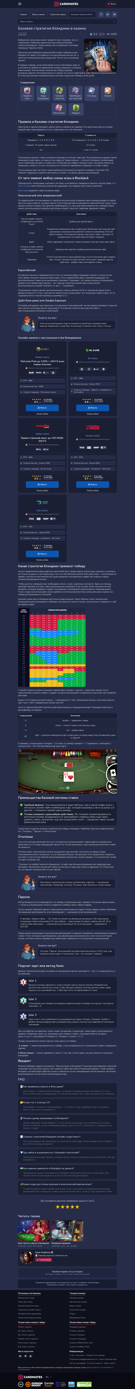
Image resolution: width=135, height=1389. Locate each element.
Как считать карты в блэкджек (33, 1243)
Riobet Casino (42, 357)
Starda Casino (93, 435)
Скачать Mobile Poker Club (81, 1342)
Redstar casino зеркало (28, 1339)
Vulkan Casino (42, 434)
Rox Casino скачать (26, 1346)
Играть (43, 408)
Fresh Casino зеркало (27, 1342)
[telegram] (114, 14)
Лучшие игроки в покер (28, 1306)
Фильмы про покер (26, 1298)
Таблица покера (76, 1298)
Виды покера (75, 1306)
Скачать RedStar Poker (79, 1346)
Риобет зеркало (25, 1327)
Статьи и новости (95, 1363)
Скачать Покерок (77, 1335)
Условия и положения (95, 1355)
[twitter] (107, 14)
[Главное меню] (19, 4)
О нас (71, 1355)
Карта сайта (109, 1363)
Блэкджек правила (61, 1243)
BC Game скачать (25, 1331)
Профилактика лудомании (29, 1313)
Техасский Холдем (77, 1310)
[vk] (20, 1356)
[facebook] (101, 14)
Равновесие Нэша (77, 1317)
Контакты (80, 1355)
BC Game (92, 358)
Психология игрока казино (29, 1317)
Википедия (23, 190)
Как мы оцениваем (77, 1363)
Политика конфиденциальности (83, 1359)
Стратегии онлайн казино (29, 1310)
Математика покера (78, 1302)
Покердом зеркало (77, 1327)
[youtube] (31, 1356)
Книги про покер (25, 1302)
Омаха (72, 1313)
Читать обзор (42, 414)
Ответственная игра (108, 1359)
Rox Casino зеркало (26, 1335)
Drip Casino (42, 510)
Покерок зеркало (77, 1331)
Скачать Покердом (77, 1339)
